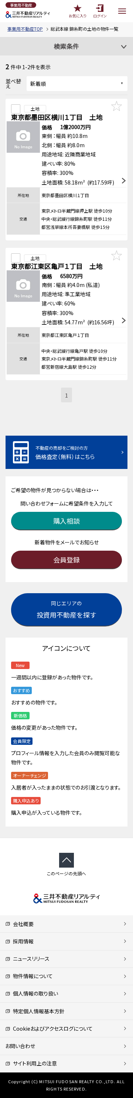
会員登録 (66, 559)
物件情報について (31, 976)
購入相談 (66, 521)
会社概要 (22, 924)
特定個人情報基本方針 (37, 1011)
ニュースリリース (30, 958)
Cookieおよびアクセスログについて (51, 1028)
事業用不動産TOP (25, 29)
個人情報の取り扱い (34, 993)
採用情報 (22, 941)
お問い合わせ (20, 1046)
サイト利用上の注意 (33, 1063)
